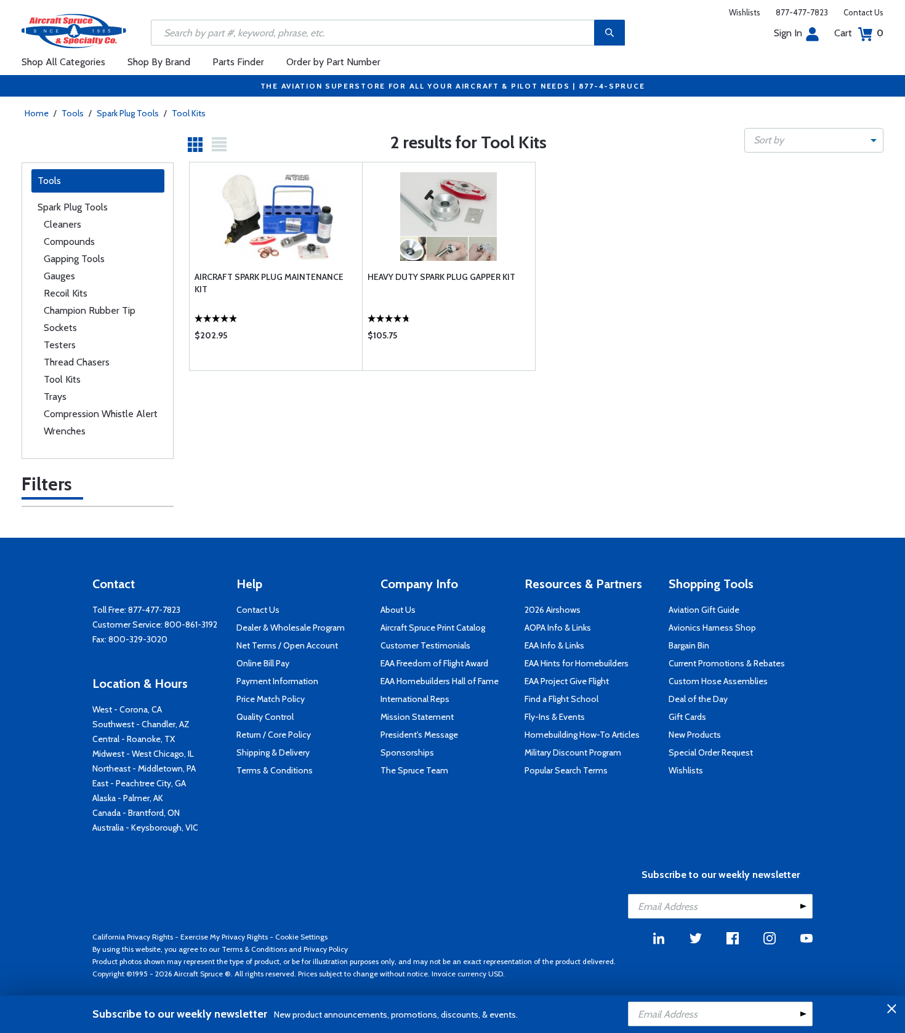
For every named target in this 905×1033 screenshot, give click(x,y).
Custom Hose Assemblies (718, 681)
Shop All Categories (63, 62)
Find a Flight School (561, 698)
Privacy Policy (326, 949)
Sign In (788, 33)
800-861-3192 (190, 624)
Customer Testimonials (425, 645)
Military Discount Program (573, 752)
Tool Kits (189, 113)
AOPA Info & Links (558, 627)
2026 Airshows (553, 609)
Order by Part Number (333, 62)
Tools (73, 113)
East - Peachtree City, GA (139, 783)
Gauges (59, 276)
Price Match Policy (270, 698)
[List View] (219, 144)
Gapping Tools (74, 259)
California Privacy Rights (132, 936)
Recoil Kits (65, 293)
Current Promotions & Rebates (727, 663)
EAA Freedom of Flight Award (434, 663)
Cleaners (62, 224)
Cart (858, 33)
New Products (695, 734)
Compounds (69, 241)
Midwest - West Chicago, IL (143, 753)
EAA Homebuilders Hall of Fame (439, 681)
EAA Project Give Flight (567, 681)
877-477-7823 (802, 12)
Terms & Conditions (274, 770)
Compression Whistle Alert (101, 414)
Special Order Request (711, 752)
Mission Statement (417, 716)
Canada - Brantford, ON (136, 812)
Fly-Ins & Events (555, 716)
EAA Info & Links (554, 645)
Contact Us (863, 12)
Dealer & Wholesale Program (290, 627)
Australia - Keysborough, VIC (145, 827)
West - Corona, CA (127, 709)
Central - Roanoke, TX (133, 738)
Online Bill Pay (262, 663)
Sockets (60, 327)
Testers (60, 345)
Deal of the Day (698, 698)
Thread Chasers (77, 362)
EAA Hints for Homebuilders (577, 663)
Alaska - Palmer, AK (127, 798)
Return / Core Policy (273, 734)
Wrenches (65, 431)
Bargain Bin (689, 645)
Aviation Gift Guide (704, 609)
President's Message (419, 734)
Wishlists (744, 12)
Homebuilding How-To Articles (582, 734)
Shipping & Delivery (273, 752)
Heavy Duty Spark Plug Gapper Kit (441, 276)
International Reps (414, 698)
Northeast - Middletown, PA (144, 768)
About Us (398, 609)
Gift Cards (687, 716)
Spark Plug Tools (128, 113)
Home (37, 113)
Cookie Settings (301, 936)
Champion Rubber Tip (89, 310)
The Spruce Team (414, 770)
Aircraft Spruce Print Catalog (432, 627)
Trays (55, 396)
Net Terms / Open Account (287, 645)
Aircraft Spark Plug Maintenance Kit (269, 283)
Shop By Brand (158, 62)
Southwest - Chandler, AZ (141, 724)
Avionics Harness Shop (712, 627)
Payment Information (277, 681)
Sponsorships (407, 752)
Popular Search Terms (566, 770)
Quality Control (265, 716)
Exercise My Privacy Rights (224, 936)
